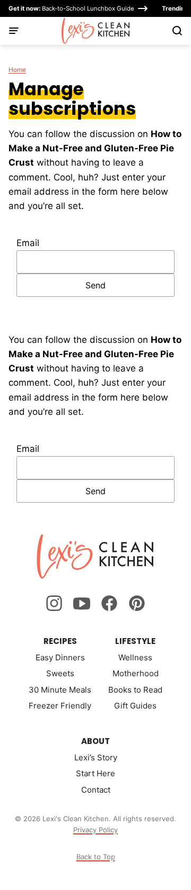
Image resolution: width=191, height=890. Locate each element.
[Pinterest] (137, 603)
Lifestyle (135, 641)
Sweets (60, 673)
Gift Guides (135, 706)
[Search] (177, 30)
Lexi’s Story (95, 757)
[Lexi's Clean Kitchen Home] (96, 31)
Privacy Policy (95, 829)
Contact (95, 790)
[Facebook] (109, 603)
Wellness (135, 657)
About (95, 741)
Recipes (60, 641)
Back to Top (95, 856)
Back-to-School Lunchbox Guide (71, 8)
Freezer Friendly (60, 706)
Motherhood (135, 673)
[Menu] (13, 30)
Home (17, 70)
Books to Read (135, 690)
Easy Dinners (60, 657)
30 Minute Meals (60, 690)
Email (27, 243)
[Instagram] (54, 603)
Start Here (95, 773)
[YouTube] (81, 603)
